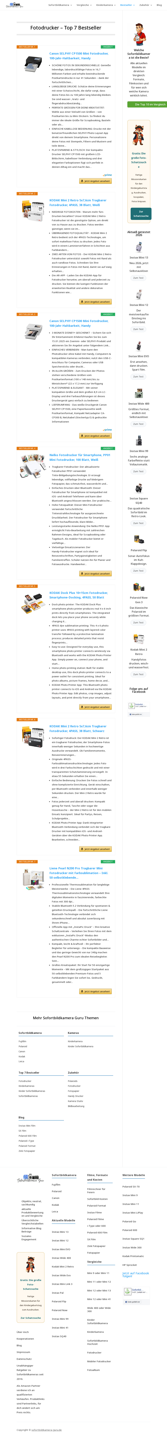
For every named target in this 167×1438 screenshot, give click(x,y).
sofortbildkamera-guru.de (46, 1429)
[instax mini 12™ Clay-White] (138, 294)
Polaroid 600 (129, 1230)
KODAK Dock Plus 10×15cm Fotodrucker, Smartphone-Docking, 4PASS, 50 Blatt (78, 595)
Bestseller (126, 5)
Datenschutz (24, 1358)
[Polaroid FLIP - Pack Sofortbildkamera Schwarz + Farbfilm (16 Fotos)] (138, 540)
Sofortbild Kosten (97, 1199)
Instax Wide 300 (132, 1247)
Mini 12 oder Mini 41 (99, 1299)
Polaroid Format (27, 1145)
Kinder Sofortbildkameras (32, 1091)
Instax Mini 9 (130, 1195)
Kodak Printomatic (133, 1256)
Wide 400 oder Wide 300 (99, 1309)
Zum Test (138, 277)
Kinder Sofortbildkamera (80, 1046)
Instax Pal (58, 1292)
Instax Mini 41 (60, 1327)
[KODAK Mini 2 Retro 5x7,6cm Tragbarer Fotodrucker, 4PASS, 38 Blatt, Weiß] (33, 211)
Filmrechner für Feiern (96, 1190)
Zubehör (144, 5)
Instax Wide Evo (61, 1275)
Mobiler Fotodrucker (99, 1361)
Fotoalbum (93, 1370)
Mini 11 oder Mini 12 (99, 1281)
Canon (22, 1051)
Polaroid (23, 1046)
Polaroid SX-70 (131, 1186)
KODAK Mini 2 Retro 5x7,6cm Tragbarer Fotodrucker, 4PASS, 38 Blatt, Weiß (77, 202)
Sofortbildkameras (28, 1096)
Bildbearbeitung (76, 1106)
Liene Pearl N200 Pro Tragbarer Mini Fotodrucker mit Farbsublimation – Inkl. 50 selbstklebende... (78, 873)
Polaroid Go (129, 1221)
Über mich (23, 1332)
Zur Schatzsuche (141, 213)
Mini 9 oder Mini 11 (98, 1273)
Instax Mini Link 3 (62, 1284)
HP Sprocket (129, 1264)
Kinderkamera (104, 5)
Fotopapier (73, 1091)
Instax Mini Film (27, 1125)
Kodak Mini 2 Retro (63, 1266)
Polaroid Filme (95, 1219)
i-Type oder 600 (96, 1225)
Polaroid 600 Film (28, 1135)
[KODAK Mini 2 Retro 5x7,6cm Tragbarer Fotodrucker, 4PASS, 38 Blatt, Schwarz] (33, 737)
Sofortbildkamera (58, 5)
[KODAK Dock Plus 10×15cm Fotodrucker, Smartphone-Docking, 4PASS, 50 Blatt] (33, 603)
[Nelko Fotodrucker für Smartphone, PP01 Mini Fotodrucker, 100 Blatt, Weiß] (33, 466)
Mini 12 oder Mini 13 (99, 1290)
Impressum (23, 1352)
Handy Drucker (75, 1096)
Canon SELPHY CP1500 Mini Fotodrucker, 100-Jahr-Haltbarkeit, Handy (78, 55)
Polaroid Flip (139, 550)
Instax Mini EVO (139, 356)
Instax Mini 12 (139, 305)
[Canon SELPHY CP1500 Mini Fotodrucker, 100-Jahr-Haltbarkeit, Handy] (33, 64)
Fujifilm (22, 1041)
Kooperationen (25, 1338)
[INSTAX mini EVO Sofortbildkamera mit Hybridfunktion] (138, 346)
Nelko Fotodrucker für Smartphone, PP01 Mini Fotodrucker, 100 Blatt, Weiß (79, 457)
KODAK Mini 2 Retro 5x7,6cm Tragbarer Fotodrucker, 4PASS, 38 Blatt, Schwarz (77, 728)
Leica (21, 1061)
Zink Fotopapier (27, 1151)
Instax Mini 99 (139, 451)
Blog (159, 5)
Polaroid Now (59, 1310)
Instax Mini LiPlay (132, 1212)
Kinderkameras (26, 1086)
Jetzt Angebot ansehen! (97, 181)
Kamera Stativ (75, 1101)
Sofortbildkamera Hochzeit (97, 1342)
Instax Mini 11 (130, 1204)
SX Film (22, 1130)
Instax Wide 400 (139, 403)
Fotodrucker (25, 1081)
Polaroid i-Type (26, 1140)
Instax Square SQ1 (133, 1238)
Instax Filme (94, 1212)
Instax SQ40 (59, 1336)
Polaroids (72, 1081)
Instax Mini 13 (139, 257)
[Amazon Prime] (107, 175)
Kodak (22, 1056)
